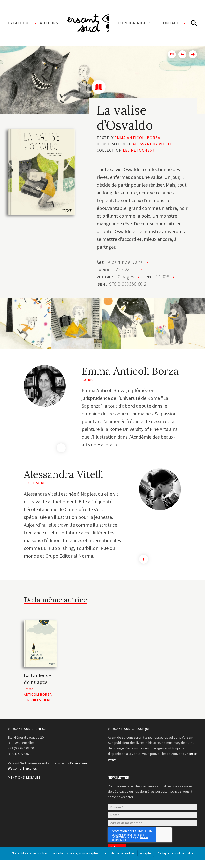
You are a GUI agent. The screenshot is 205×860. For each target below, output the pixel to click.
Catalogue (19, 22)
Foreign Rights (135, 22)
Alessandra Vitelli (153, 143)
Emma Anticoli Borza (137, 137)
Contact (170, 22)
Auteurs (49, 22)
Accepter (146, 853)
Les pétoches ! (138, 150)
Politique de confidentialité (175, 853)
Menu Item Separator (88, 23)
